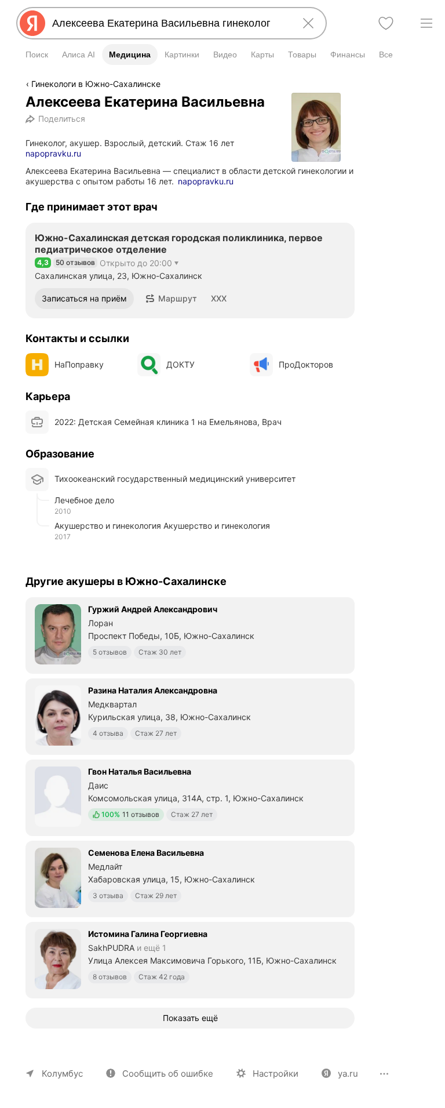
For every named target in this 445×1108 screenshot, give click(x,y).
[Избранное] (386, 23)
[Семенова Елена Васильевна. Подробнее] (190, 878)
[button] (171, 298)
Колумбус (62, 1073)
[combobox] (169, 23)
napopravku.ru (53, 153)
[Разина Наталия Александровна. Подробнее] (190, 715)
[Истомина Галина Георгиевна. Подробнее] (190, 959)
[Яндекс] (32, 23)
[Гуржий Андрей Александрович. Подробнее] (190, 634)
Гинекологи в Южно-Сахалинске (96, 84)
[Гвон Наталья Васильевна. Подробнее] (190, 796)
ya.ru (348, 1073)
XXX (219, 298)
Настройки (275, 1073)
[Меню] (426, 23)
